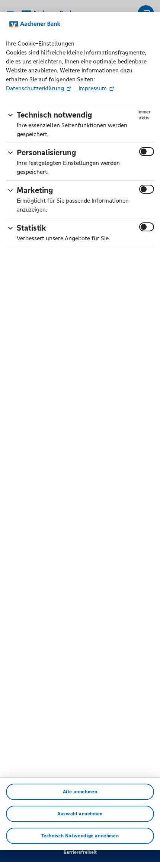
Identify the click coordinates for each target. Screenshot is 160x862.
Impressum (92, 88)
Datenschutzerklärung (35, 88)
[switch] (146, 151)
